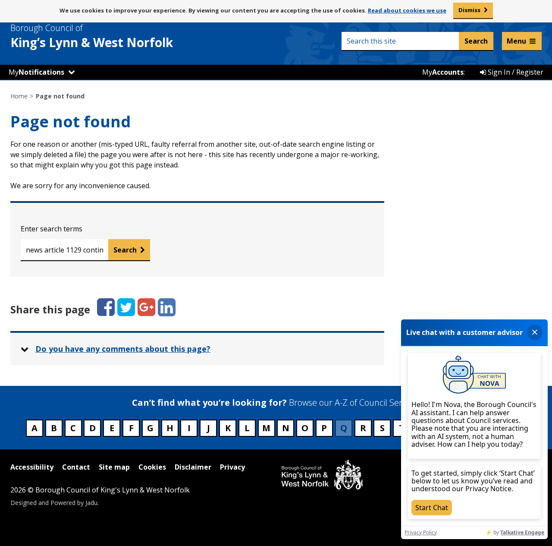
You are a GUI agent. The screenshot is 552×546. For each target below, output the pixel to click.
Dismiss (469, 10)
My (36, 72)
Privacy (232, 467)
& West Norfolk (91, 36)
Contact (76, 467)
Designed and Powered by (53, 503)
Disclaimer (193, 467)
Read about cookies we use (407, 10)
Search (125, 250)
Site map (114, 467)
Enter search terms (51, 229)
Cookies (152, 467)
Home (19, 96)
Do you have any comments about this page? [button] (122, 349)
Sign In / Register (514, 72)
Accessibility (31, 467)
